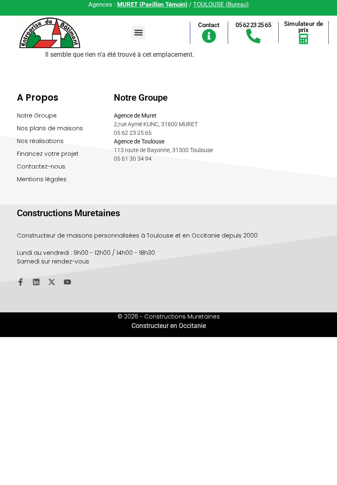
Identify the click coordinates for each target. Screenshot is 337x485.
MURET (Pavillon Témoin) (152, 4)
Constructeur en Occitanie (169, 326)
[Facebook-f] (20, 282)
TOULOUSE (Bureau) (221, 4)
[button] (138, 32)
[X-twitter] (51, 282)
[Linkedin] (36, 282)
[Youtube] (67, 282)
